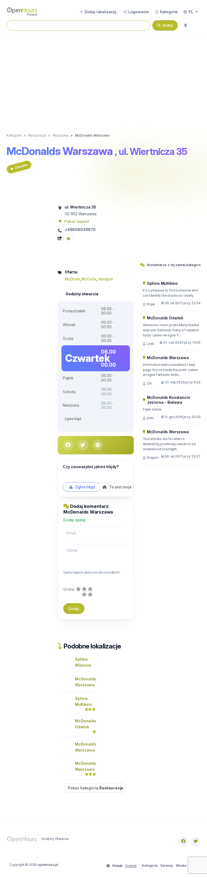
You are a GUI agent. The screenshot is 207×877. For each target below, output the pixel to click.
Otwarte (20, 166)
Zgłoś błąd (72, 419)
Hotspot (105, 279)
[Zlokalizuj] (185, 25)
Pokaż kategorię (95, 788)
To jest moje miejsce (127, 487)
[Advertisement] (103, 77)
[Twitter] (196, 841)
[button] (191, 12)
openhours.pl (47, 865)
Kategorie (149, 865)
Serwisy (166, 865)
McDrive (72, 279)
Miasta (181, 865)
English (131, 866)
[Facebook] (183, 841)
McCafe (89, 279)
